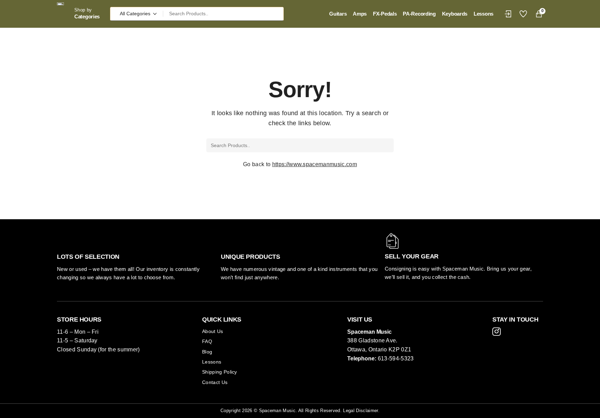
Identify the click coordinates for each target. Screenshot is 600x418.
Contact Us (214, 382)
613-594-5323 (396, 358)
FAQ (207, 341)
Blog (207, 352)
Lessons (211, 362)
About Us (212, 331)
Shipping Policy (219, 372)
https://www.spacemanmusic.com (314, 164)
